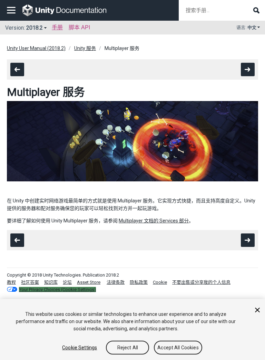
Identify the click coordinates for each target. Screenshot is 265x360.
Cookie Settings (79, 347)
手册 (57, 27)
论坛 (67, 282)
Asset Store (88, 282)
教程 (11, 282)
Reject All (127, 347)
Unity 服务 (85, 48)
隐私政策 (139, 282)
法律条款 (116, 282)
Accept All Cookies (178, 347)
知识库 (51, 282)
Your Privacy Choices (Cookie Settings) (57, 289)
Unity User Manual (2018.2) (36, 48)
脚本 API (79, 27)
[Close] (257, 310)
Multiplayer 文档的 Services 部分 (154, 220)
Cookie (160, 282)
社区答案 (30, 282)
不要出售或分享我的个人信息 (201, 282)
